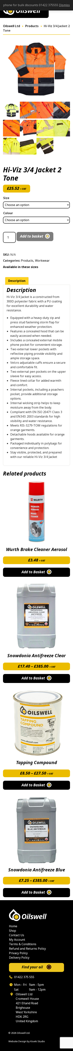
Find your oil (32, 967)
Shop (12, 931)
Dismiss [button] (64, 5)
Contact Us (16, 935)
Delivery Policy (19, 957)
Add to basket (31, 236)
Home (13, 926)
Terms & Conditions (22, 944)
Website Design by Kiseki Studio (26, 1041)
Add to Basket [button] (33, 572)
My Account (17, 940)
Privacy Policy (18, 953)
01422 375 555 (23, 977)
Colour (8, 213)
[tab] (17, 281)
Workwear (42, 260)
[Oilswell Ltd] (36, 915)
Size (6, 198)
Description (16, 281)
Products (27, 260)
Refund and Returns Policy (27, 949)
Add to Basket (33, 678)
